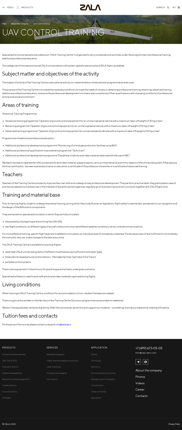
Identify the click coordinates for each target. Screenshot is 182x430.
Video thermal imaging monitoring (62, 360)
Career (140, 389)
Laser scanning (53, 367)
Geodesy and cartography (103, 379)
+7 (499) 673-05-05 (149, 348)
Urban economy (98, 391)
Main (4, 23)
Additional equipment (12, 373)
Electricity (95, 367)
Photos (140, 376)
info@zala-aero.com (146, 353)
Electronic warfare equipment (16, 379)
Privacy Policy (174, 424)
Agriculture (96, 397)
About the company (149, 370)
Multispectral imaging (56, 373)
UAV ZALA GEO (9, 360)
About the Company (19, 23)
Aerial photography (55, 354)
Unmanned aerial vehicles (14, 354)
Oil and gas (96, 360)
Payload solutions (10, 367)
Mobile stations (9, 385)
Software (6, 397)
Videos (140, 383)
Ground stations (9, 391)
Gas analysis (52, 379)
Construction (97, 385)
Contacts (142, 396)
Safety (94, 354)
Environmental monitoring (103, 373)
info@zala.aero (63, 324)
